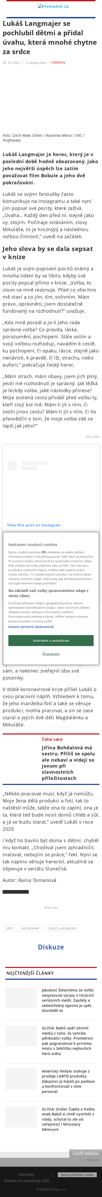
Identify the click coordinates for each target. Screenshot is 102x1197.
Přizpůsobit (51, 654)
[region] (51, 598)
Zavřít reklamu (85, 1153)
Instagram (30, 928)
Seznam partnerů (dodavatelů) (31, 626)
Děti (9, 928)
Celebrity (58, 62)
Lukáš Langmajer (62, 928)
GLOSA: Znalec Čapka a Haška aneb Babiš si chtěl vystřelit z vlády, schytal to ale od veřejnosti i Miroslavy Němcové (68, 1119)
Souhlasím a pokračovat (51, 640)
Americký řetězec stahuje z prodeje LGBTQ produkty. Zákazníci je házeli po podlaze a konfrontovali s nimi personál (68, 1081)
